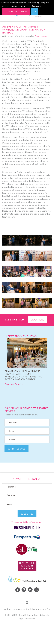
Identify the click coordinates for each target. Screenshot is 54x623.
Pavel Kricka (40, 36)
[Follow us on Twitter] (30, 590)
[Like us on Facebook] (17, 590)
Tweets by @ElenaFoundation (27, 522)
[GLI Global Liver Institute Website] (27, 554)
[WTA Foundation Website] (27, 528)
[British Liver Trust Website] (27, 570)
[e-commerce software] (27, 603)
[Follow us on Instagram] (23, 590)
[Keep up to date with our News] (36, 590)
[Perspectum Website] (27, 539)
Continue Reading (13, 384)
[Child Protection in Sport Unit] (27, 581)
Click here (37, 319)
